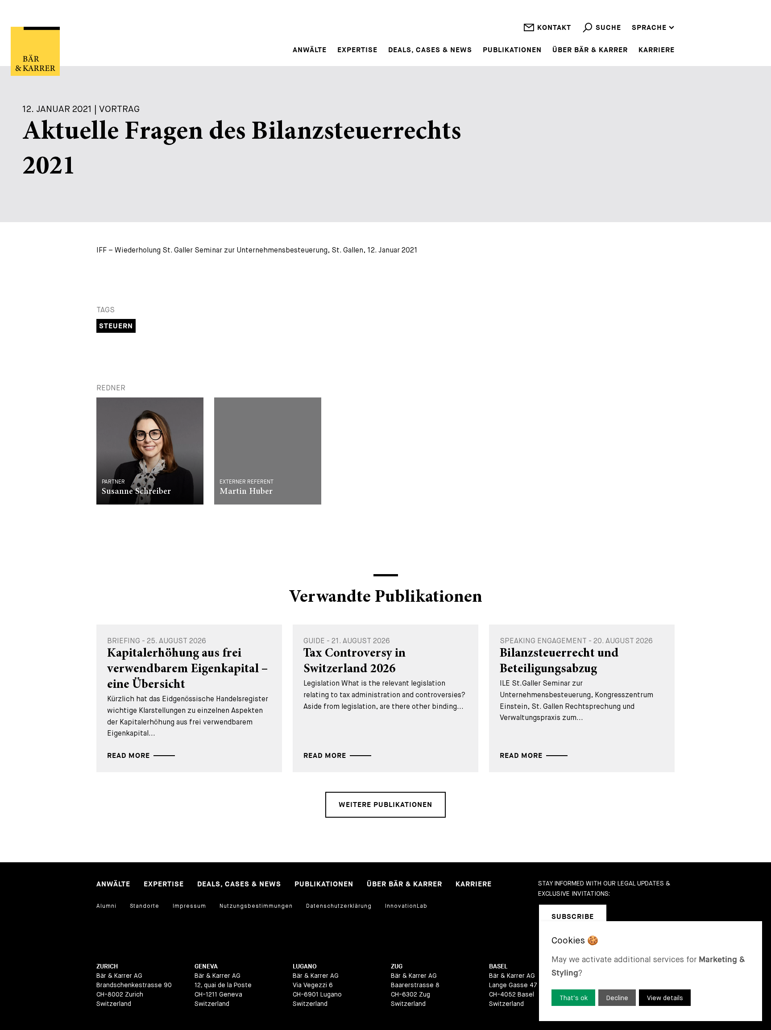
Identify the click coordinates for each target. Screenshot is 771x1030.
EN (637, 4)
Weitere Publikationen (385, 805)
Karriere (656, 50)
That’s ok (574, 997)
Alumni (106, 906)
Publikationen (512, 50)
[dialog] (650, 971)
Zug (396, 966)
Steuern (116, 326)
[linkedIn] (624, 917)
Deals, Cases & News (430, 50)
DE (636, 16)
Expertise (357, 50)
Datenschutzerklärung (339, 906)
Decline (617, 997)
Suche (608, 28)
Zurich (107, 966)
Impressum (189, 906)
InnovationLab (406, 906)
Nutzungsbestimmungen (256, 906)
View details (665, 997)
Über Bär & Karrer (590, 50)
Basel (498, 966)
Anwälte (310, 50)
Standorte (144, 906)
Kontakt (554, 28)
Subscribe (572, 917)
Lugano (305, 966)
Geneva (206, 966)
